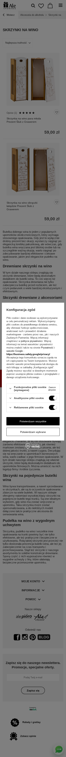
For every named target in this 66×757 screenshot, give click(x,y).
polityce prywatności (32, 341)
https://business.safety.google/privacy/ (28, 354)
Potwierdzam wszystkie (33, 421)
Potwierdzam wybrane (33, 431)
